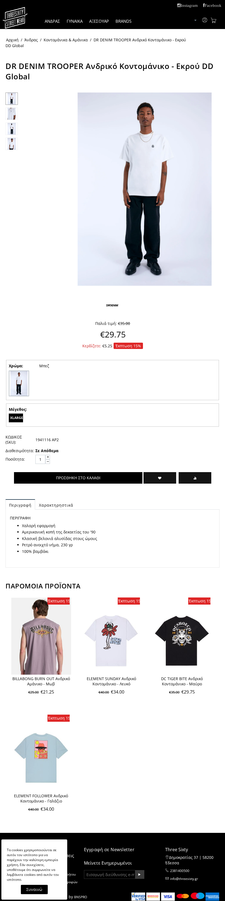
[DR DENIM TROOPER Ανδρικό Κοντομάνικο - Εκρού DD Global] (145, 189)
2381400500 (179, 870)
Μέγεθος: (18, 409)
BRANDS (123, 21)
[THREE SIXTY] (15, 21)
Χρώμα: (16, 365)
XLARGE (16, 417)
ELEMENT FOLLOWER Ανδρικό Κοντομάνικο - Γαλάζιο (41, 798)
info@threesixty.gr (184, 878)
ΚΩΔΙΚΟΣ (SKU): (13, 439)
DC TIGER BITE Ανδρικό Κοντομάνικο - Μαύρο (182, 681)
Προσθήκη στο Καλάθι (78, 477)
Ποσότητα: (15, 459)
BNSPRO (80, 897)
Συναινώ (34, 889)
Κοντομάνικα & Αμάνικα (66, 39)
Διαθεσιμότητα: (18, 450)
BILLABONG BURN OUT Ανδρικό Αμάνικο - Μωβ (41, 681)
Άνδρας (31, 39)
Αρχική (12, 39)
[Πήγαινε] (139, 874)
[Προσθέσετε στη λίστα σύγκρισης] (195, 478)
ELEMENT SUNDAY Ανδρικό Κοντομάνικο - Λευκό (111, 681)
